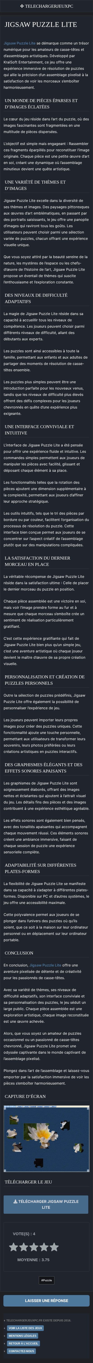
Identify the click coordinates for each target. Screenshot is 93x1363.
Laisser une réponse (46, 1300)
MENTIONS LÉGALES (22, 1335)
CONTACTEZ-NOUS (21, 1351)
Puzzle (47, 1280)
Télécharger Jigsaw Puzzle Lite (48, 1204)
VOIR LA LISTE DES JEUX (25, 1328)
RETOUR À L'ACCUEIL (23, 1343)
